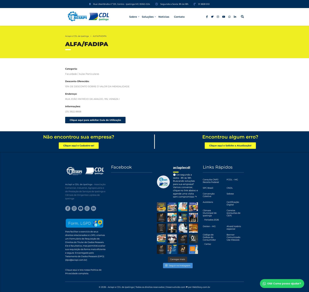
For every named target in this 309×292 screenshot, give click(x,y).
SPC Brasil (208, 188)
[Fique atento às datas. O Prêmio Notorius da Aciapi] (161, 228)
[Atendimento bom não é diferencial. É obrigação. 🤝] (172, 217)
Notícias (163, 16)
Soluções (148, 16)
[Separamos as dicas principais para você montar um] (182, 228)
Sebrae (230, 193)
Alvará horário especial (234, 227)
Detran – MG (209, 226)
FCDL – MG (232, 179)
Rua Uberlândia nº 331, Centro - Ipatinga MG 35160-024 (121, 4)
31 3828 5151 (204, 4)
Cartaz (207, 244)
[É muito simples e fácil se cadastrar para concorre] (182, 238)
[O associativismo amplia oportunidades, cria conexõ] (161, 238)
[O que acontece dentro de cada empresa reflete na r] (182, 206)
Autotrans (208, 202)
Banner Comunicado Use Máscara (233, 237)
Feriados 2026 (211, 219)
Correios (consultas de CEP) (233, 213)
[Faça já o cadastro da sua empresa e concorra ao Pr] (172, 228)
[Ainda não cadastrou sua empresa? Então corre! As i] (161, 217)
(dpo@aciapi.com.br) (76, 260)
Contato (179, 16)
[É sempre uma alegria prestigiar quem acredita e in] (193, 217)
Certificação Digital (233, 203)
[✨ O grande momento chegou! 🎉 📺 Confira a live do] (172, 238)
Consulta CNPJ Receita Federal (211, 180)
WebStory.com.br (201, 287)
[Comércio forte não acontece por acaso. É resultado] (172, 206)
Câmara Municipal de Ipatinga (210, 213)
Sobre (133, 16)
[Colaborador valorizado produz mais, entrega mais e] (193, 206)
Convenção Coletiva (209, 195)
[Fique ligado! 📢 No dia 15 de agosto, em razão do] (193, 249)
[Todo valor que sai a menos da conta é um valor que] (182, 217)
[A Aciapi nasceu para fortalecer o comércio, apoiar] (193, 238)
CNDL (230, 188)
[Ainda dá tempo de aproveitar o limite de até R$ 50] (161, 206)
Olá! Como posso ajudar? (284, 283)
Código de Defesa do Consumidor (209, 237)
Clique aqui (71, 270)
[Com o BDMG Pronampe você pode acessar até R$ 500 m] (193, 228)
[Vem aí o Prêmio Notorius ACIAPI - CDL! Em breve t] (182, 249)
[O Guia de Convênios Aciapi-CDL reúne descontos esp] (172, 249)
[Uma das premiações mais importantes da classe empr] (161, 249)
